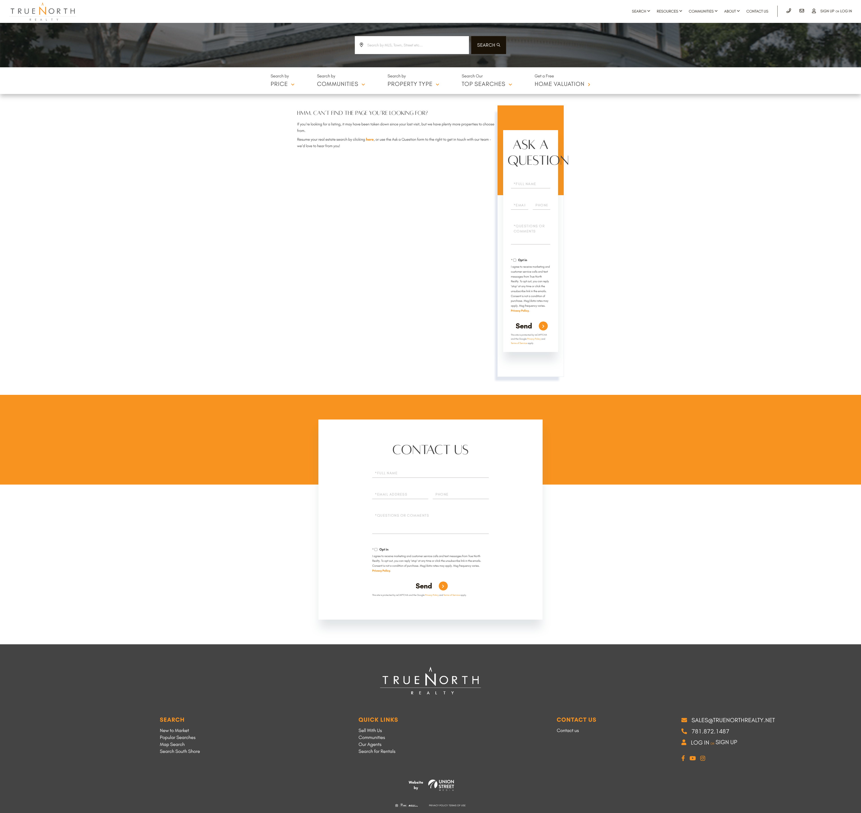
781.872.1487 (710, 731)
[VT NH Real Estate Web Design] (441, 785)
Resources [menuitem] (667, 11)
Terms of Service (519, 343)
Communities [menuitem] (701, 11)
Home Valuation (560, 83)
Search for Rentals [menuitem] (377, 751)
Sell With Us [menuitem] (370, 730)
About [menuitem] (730, 11)
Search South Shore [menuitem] (180, 751)
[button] (488, 45)
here (370, 139)
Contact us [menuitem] (568, 730)
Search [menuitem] (639, 11)
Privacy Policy (520, 311)
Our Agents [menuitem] (370, 744)
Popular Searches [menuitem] (178, 737)
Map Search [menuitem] (172, 744)
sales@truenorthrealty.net (733, 720)
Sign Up (827, 11)
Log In (846, 11)
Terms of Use (457, 805)
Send (524, 326)
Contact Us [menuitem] (757, 11)
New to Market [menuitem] (174, 730)
